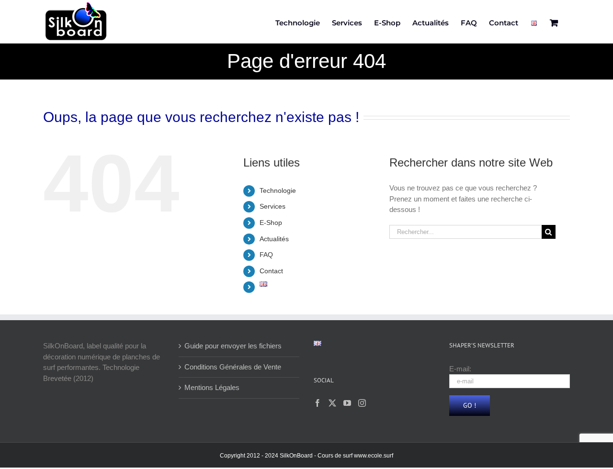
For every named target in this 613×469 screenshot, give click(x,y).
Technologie (278, 190)
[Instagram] (362, 403)
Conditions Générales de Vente (232, 367)
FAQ (266, 254)
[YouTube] (347, 403)
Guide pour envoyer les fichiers (233, 346)
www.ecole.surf (373, 455)
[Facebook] (317, 403)
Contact (271, 271)
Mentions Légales (211, 387)
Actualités (274, 239)
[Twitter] (332, 403)
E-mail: (460, 369)
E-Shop (271, 222)
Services (272, 206)
